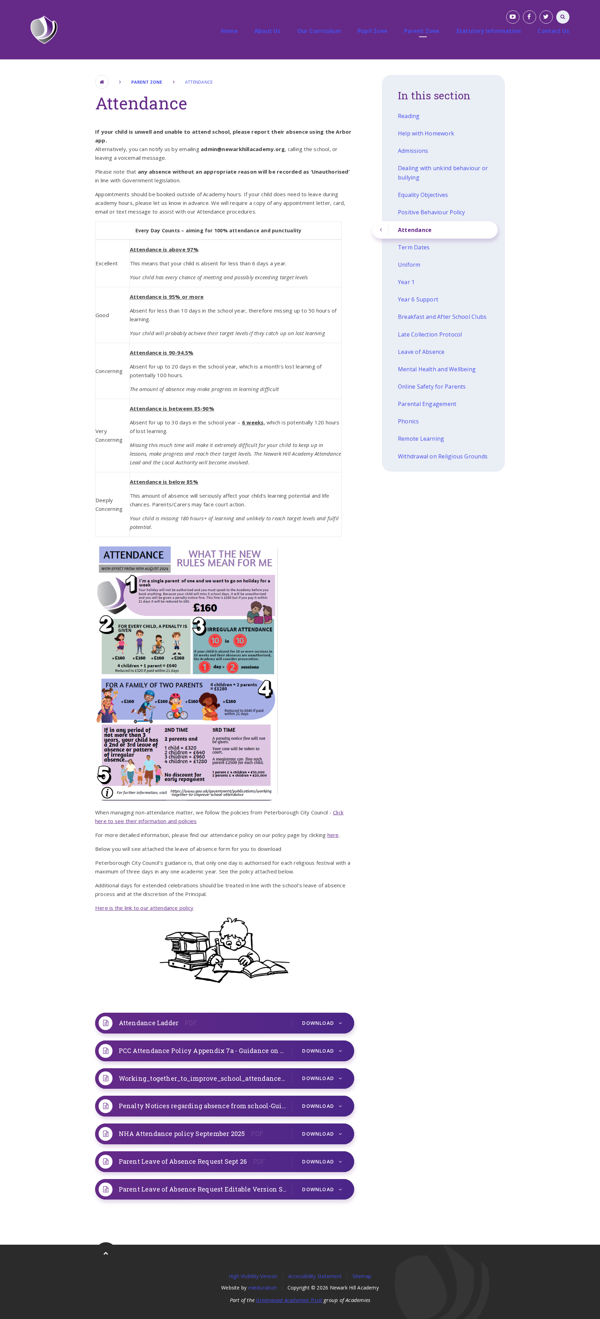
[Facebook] (529, 17)
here (333, 834)
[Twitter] (546, 17)
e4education (262, 1287)
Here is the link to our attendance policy (144, 907)
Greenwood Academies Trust (289, 1299)
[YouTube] (512, 17)
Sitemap (362, 1276)
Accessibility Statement (315, 1276)
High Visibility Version (253, 1276)
